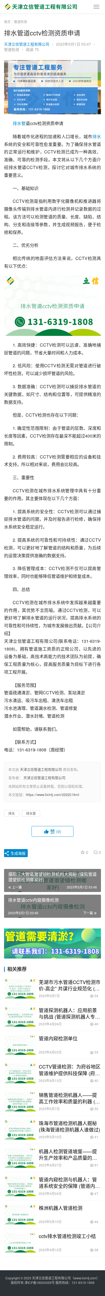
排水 (96, 136)
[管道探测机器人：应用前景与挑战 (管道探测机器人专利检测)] (20, 1017)
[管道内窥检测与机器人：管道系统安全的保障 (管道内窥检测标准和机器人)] (20, 1186)
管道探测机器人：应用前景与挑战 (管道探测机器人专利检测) (69, 1013)
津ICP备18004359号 (39, 1282)
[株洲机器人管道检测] (20, 1214)
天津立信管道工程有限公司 (26, 44)
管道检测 (11, 49)
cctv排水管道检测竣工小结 (67, 1236)
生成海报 (17, 853)
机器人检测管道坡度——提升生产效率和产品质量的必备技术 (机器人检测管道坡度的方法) (69, 1154)
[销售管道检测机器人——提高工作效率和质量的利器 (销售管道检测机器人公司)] (20, 1101)
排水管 (19, 123)
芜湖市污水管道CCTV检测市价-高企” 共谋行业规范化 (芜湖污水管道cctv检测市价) (69, 985)
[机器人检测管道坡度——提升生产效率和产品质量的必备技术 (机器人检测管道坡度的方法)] (20, 1158)
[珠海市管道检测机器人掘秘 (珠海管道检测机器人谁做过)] (20, 1130)
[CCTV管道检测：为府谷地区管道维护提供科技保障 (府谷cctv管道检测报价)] (20, 1073)
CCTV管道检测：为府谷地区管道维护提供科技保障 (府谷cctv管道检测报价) (69, 1069)
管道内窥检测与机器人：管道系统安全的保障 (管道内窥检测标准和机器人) (69, 1182)
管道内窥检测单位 (58, 1038)
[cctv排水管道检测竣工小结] (20, 1243)
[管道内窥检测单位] (20, 1045)
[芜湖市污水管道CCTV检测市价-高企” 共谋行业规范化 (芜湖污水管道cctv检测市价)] (20, 988)
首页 (7, 21)
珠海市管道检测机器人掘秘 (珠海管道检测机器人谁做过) (69, 1126)
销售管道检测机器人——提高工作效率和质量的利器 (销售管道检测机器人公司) (69, 1098)
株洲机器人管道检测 (60, 1208)
